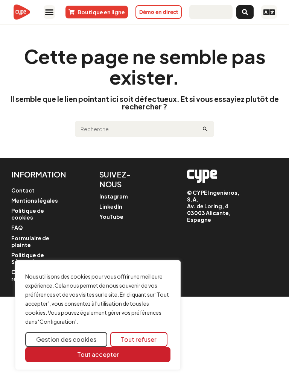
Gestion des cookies (66, 339)
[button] (49, 12)
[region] (98, 315)
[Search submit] (245, 12)
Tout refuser (139, 339)
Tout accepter (98, 354)
